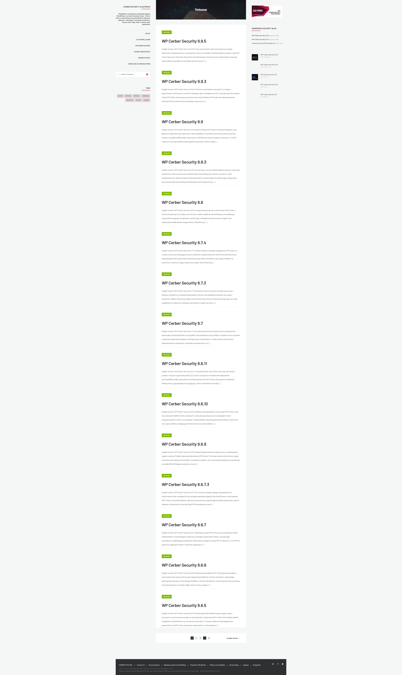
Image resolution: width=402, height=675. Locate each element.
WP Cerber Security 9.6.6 (184, 564)
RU (210, 671)
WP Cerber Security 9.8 (182, 202)
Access (120, 96)
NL (213, 671)
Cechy (147, 33)
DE (203, 671)
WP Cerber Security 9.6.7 (184, 524)
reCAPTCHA (129, 100)
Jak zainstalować (142, 46)
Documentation (154, 665)
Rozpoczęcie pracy (142, 52)
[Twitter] (273, 664)
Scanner (146, 100)
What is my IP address (217, 665)
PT (217, 671)
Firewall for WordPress (198, 665)
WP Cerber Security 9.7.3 (184, 282)
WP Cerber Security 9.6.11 (184, 363)
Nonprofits (256, 665)
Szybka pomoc (144, 58)
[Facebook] (278, 664)
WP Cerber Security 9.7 (182, 323)
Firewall (136, 96)
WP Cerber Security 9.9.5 (184, 40)
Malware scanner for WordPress (175, 665)
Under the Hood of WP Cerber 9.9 (263, 43)
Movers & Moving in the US (139, 669)
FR (208, 671)
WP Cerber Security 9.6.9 (184, 444)
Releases (166, 32)
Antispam (128, 96)
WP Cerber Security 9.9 (182, 121)
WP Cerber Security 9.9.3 (184, 81)
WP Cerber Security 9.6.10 (185, 403)
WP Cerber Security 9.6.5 (184, 605)
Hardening (145, 96)
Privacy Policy (234, 665)
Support (246, 665)
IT (215, 671)
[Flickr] (281, 664)
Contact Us (141, 665)
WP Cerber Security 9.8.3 (184, 161)
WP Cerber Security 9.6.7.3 (185, 484)
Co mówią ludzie (143, 40)
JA (219, 671)
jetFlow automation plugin (191, 671)
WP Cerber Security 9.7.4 (184, 242)
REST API (138, 100)
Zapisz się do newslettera (139, 64)
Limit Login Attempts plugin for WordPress (158, 671)
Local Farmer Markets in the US (162, 669)
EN (201, 671)
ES (206, 671)
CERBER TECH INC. (126, 665)
